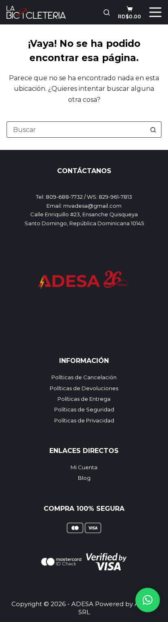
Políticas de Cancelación (84, 377)
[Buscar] (107, 12)
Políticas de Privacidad (84, 420)
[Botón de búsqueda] (153, 129)
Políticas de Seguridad (84, 409)
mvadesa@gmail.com (92, 205)
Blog (84, 478)
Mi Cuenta (84, 467)
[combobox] (76, 129)
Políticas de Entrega (84, 399)
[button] (147, 600)
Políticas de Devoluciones (84, 388)
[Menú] (155, 12)
